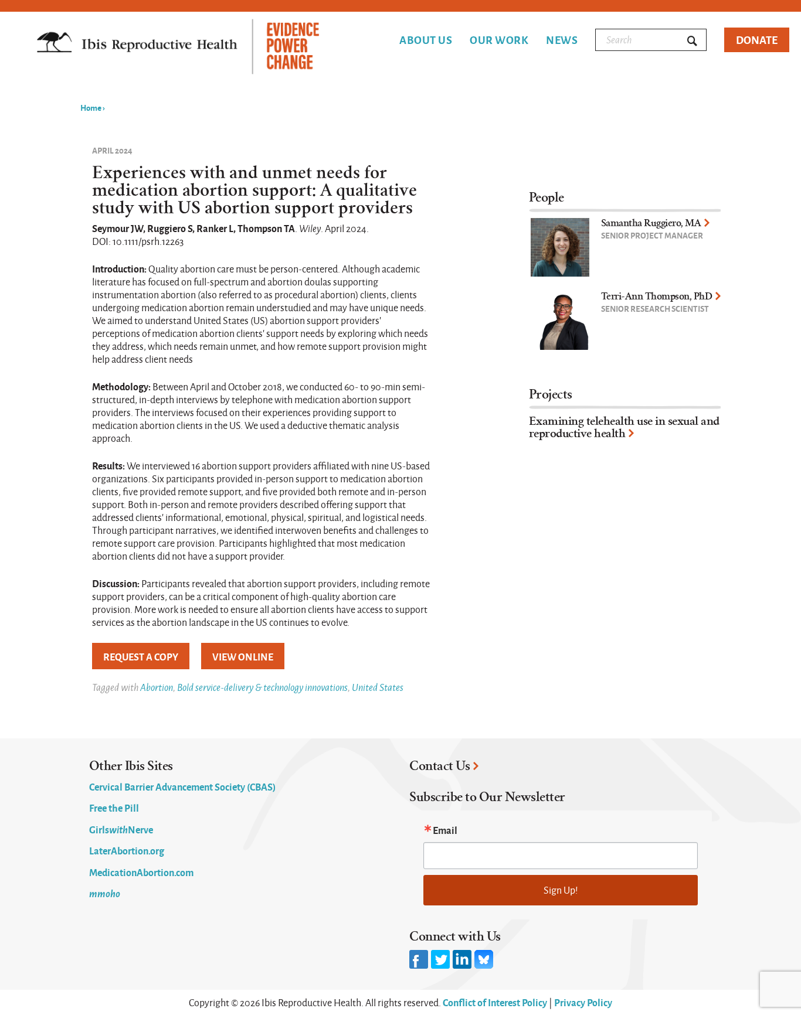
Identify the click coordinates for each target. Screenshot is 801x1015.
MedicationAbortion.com (141, 872)
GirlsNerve (121, 829)
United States (377, 687)
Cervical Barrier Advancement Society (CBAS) (182, 786)
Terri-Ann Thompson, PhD (656, 296)
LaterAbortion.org (126, 850)
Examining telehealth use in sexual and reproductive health (624, 427)
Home (90, 107)
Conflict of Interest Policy (495, 1002)
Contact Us (439, 766)
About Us (425, 40)
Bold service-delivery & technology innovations (262, 687)
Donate (757, 39)
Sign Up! (561, 890)
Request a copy (140, 656)
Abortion (156, 687)
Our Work (499, 40)
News (562, 40)
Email (445, 830)
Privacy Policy (583, 1002)
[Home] (178, 48)
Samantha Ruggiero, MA (651, 223)
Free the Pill (114, 808)
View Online (242, 656)
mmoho (104, 893)
